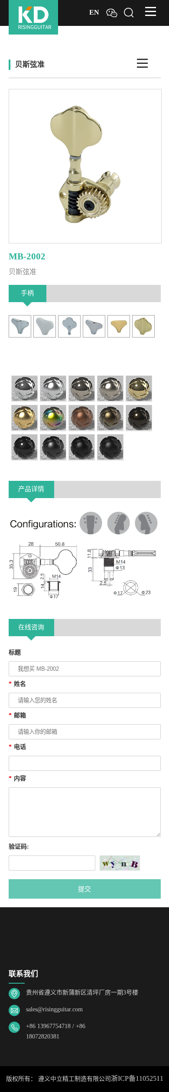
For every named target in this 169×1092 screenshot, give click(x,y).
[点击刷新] (120, 863)
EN (94, 12)
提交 (84, 889)
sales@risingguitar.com (54, 1010)
